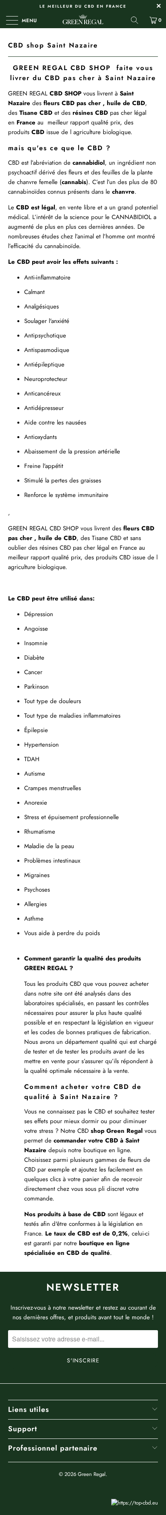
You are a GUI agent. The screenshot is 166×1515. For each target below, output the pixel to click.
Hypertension (41, 744)
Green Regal (92, 1474)
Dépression (38, 614)
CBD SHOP (64, 528)
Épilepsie (36, 730)
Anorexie (36, 802)
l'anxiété (59, 321)
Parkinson (36, 686)
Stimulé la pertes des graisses (63, 480)
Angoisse (37, 628)
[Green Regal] (83, 20)
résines (84, 112)
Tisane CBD (106, 538)
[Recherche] (137, 20)
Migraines (37, 875)
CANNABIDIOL (131, 217)
